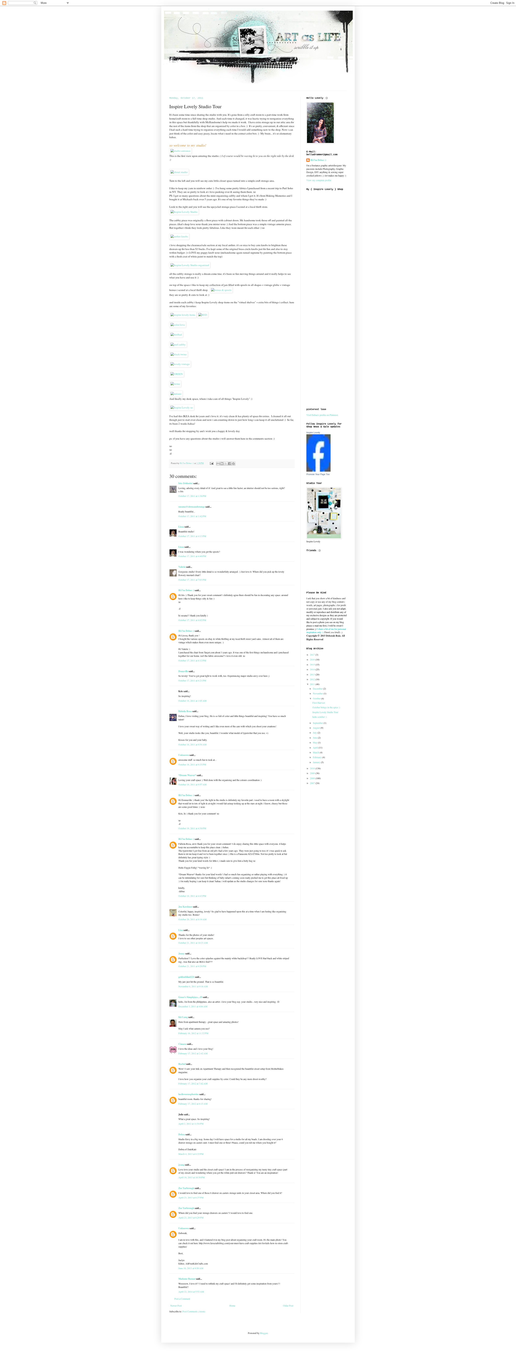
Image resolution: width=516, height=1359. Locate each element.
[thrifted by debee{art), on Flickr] (176, 334)
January (317, 762)
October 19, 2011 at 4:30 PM (192, 828)
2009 (312, 773)
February (317, 757)
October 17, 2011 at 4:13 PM (192, 536)
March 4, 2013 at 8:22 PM (191, 1153)
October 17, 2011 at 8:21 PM (192, 680)
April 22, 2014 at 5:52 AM (191, 1291)
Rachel (181, 1064)
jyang (181, 1164)
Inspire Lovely (313, 432)
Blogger (263, 1333)
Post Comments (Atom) (193, 1311)
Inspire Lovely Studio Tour (325, 712)
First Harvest (318, 702)
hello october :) (319, 716)
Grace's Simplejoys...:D (190, 997)
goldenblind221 (186, 977)
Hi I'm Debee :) (186, 590)
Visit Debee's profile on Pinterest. (322, 415)
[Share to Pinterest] (233, 464)
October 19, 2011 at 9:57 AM (192, 784)
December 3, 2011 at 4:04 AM (192, 1006)
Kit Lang (183, 1017)
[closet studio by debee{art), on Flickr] (179, 172)
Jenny (181, 953)
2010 (312, 768)
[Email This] (218, 464)
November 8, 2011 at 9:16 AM (193, 986)
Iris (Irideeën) (185, 483)
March (316, 752)
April (315, 747)
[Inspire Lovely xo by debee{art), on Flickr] (181, 407)
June (315, 737)
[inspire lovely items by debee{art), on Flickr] (183, 315)
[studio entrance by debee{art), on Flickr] (180, 151)
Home (232, 1305)
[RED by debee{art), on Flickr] (202, 315)
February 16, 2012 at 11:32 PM (193, 1033)
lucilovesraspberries (188, 1094)
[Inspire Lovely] (318, 470)
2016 (312, 659)
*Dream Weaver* (187, 775)
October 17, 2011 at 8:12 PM (192, 660)
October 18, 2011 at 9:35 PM (192, 764)
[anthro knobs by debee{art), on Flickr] (179, 236)
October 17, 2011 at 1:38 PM (192, 495)
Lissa (181, 526)
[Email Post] (211, 463)
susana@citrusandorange (191, 506)
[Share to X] (226, 464)
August (316, 727)
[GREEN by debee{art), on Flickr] (176, 374)
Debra (181, 1134)
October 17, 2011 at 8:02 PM (192, 620)
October (317, 698)
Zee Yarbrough (186, 1188)
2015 (312, 664)
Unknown (183, 755)
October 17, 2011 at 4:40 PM (192, 556)
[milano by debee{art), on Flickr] (176, 394)
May (315, 742)
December (318, 688)
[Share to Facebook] (230, 464)
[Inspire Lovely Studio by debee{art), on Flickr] (184, 212)
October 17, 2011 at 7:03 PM (192, 579)
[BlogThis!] (222, 464)
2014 (312, 669)
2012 (312, 679)
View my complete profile (318, 180)
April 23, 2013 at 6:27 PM (191, 1197)
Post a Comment (182, 1298)
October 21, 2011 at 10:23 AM (193, 942)
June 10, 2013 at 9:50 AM (190, 1268)
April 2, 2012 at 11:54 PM (191, 1123)
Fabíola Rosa (185, 711)
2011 (312, 684)
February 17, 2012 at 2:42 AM (193, 1053)
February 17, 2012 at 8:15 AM (193, 1103)
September (318, 722)
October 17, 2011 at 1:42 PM (192, 516)
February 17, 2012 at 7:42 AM (193, 1083)
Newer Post (176, 1305)
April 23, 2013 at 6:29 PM (191, 1217)
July (315, 732)
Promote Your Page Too (318, 474)
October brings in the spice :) (326, 707)
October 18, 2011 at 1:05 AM (192, 700)
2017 (312, 654)
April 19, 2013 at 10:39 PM (191, 1177)
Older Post (288, 1305)
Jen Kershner (185, 906)
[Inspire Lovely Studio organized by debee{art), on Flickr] (189, 265)
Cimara (182, 1044)
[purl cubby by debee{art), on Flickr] (178, 344)
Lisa (180, 930)
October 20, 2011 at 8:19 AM (192, 919)
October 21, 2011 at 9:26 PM (192, 966)
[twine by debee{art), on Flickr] (175, 384)
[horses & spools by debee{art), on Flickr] (221, 290)
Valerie (181, 567)
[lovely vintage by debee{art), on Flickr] (180, 364)
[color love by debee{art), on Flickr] (177, 324)
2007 (312, 783)
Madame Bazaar (186, 1278)
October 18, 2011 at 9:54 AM (192, 744)
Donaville (183, 671)
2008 (312, 778)
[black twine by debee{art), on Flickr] (178, 354)
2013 (312, 674)
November (318, 693)
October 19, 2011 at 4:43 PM (192, 895)
